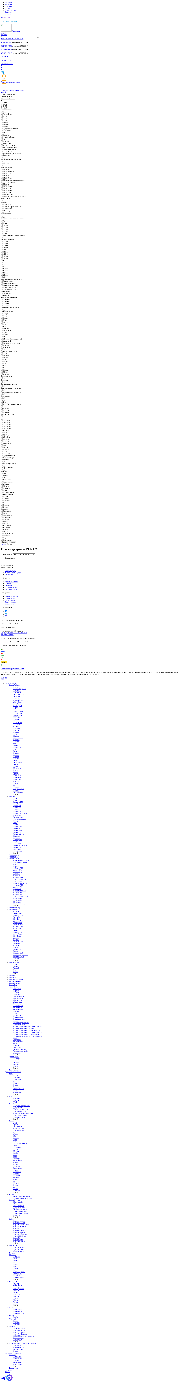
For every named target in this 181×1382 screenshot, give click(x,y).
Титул (15, 1302)
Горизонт (16, 838)
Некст (15, 1264)
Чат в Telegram (6, 60)
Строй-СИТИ (18, 1364)
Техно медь (17, 1004)
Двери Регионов (15, 1200)
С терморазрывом (19, 819)
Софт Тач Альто (19, 1332)
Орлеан (16, 719)
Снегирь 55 (17, 894)
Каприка (16, 1257)
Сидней (16, 940)
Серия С (16, 1228)
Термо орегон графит (21, 1051)
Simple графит (18, 998)
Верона (16, 991)
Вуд (14, 1141)
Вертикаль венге (19, 1017)
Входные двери (10, 571)
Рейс (15, 1155)
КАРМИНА (17, 723)
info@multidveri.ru (7, 635)
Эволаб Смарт (18, 700)
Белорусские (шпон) (20, 1209)
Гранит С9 (17, 832)
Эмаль (15, 1085)
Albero (11, 1096)
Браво (11, 1074)
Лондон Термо (18, 789)
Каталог (4, 35)
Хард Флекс (17, 1079)
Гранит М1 (17, 828)
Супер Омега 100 (19, 891)
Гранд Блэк (17, 943)
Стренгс (16, 1170)
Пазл (15, 721)
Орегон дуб (17, 1008)
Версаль (16, 753)
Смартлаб (16, 732)
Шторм (16, 755)
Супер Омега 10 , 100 (21, 860)
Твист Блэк (17, 1047)
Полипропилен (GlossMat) (22, 1198)
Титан (15, 1149)
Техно (15, 764)
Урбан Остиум (18, 1130)
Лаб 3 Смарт (17, 702)
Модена (16, 1011)
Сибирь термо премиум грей (23, 1028)
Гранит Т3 (17, 806)
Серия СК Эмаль (19, 1223)
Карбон (16, 757)
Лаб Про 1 (17, 691)
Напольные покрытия (13, 1353)
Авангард (16, 992)
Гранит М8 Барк (19, 834)
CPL (15, 1081)
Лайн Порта (17, 1285)
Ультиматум (17, 872)
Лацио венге (17, 1053)
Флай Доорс (17, 1160)
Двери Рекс (13, 975)
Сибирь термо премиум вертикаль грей (27, 1032)
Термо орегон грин (20, 1049)
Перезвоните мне (7, 64)
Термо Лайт (17, 762)
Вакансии (8, 12)
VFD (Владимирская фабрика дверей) (22, 1343)
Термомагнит (18, 792)
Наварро (16, 1174)
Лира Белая (17, 843)
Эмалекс (16, 1323)
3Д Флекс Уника (19, 1328)
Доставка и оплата (11, 582)
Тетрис (15, 930)
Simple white (17, 1000)
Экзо (15, 1132)
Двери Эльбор (14, 1057)
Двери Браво (13, 985)
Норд (15, 709)
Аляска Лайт (18, 713)
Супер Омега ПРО (20, 883)
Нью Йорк (17, 777)
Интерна (12, 1253)
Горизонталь (17, 1168)
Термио (16, 1062)
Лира (15, 842)
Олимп (15, 1181)
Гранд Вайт (17, 949)
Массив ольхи (18, 1204)
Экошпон (16, 1077)
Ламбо (15, 1134)
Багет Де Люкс (18, 1289)
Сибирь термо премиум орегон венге (26, 1030)
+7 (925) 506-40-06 (20, 633)
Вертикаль (17, 1172)
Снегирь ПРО (18, 885)
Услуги (7, 8)
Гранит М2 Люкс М (20, 845)
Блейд (15, 1317)
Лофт (15, 749)
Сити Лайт (17, 911)
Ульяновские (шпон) (20, 1211)
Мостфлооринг (18, 1358)
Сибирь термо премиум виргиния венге (27, 1036)
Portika (11, 1194)
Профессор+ (17, 902)
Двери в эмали (18, 1251)
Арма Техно (17, 934)
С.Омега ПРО (18, 868)
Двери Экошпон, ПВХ (21, 1109)
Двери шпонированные (21, 1106)
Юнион (16, 1151)
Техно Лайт (17, 917)
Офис (15, 1157)
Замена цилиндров (11, 596)
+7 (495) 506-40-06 (7, 633)
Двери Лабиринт (15, 685)
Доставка (8, 2)
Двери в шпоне (18, 1249)
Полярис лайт (18, 738)
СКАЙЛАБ (17, 726)
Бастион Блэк (18, 942)
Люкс (15, 1060)
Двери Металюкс (15, 962)
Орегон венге (18, 1009)
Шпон (15, 1075)
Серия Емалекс (18, 1347)
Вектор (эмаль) (18, 1277)
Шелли (15, 1304)
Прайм (15, 1189)
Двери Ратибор (14, 908)
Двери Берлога (14, 983)
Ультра (15, 1300)
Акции (7, 1372)
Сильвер (16, 787)
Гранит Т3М (17, 830)
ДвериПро (13, 1245)
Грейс (15, 1260)
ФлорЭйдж (17, 1362)
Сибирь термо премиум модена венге (26, 1034)
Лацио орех (17, 1002)
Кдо (14, 1270)
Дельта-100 (17, 889)
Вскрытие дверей (11, 598)
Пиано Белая (18, 826)
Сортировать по (6, 554)
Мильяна (12, 1255)
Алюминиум (18, 1147)
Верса (15, 708)
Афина (15, 1021)
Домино (16, 938)
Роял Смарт (17, 704)
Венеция (16, 1191)
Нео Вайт (16, 947)
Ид (14, 1262)
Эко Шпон (17, 1345)
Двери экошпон (19, 1208)
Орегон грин (18, 1042)
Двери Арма (13, 909)
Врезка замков (10, 600)
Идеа (15, 1123)
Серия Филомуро (19, 1230)
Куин (15, 1140)
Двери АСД (13, 857)
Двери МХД (13, 977)
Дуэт (15, 798)
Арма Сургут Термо (20, 955)
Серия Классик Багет (20, 1225)
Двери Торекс (14, 858)
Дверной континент (16, 979)
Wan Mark (12, 1319)
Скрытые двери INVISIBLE (23, 1113)
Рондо (15, 951)
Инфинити (17, 747)
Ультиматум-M (18, 881)
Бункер (16, 687)
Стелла (15, 1268)
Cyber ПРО (17, 875)
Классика (16, 1294)
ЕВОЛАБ (16, 728)
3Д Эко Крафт (18, 1349)
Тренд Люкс (17, 1126)
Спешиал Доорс (19, 1128)
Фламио (16, 1064)
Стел (15, 864)
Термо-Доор (13, 987)
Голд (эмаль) (17, 1274)
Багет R (16, 1291)
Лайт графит (17, 840)
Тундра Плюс (18, 711)
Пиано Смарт (18, 811)
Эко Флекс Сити (19, 1330)
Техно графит (18, 1006)
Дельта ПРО (17, 870)
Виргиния (17, 1015)
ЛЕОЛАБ (16, 725)
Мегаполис (17, 779)
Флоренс (16, 1177)
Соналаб (16, 740)
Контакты (8, 6)
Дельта (15, 1298)
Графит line (17, 1040)
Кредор (16, 730)
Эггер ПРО (17, 1357)
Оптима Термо (18, 957)
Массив (16, 1083)
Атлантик (16, 742)
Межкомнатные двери (13, 573)
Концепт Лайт (18, 915)
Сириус (16, 1164)
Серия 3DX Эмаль (20, 1236)
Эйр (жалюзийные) (20, 1143)
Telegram (4, 678)
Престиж (16, 1166)
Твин (15, 1145)
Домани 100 (17, 887)
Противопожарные (20, 862)
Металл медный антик (21, 1023)
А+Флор (16, 1360)
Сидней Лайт (18, 926)
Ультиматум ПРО (19, 879)
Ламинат (12, 1355)
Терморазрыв (18, 817)
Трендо (16, 774)
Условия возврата (11, 587)
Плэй (15, 1038)
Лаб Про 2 (17, 692)
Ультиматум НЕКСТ (20, 896)
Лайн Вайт (17, 775)
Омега (15, 1266)
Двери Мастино (15, 981)
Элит (15, 970)
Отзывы (8, 14)
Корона (16, 1296)
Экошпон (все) (18, 1338)
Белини (16, 1283)
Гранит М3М (18, 802)
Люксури (16, 1287)
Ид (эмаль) (17, 1275)
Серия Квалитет (19, 1241)
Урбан (15, 783)
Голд (15, 1258)
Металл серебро (19, 1025)
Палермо (16, 1175)
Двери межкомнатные (13, 1072)
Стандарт (16, 1066)
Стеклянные (17, 1092)
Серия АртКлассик (20, 1234)
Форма (15, 743)
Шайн (15, 1153)
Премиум (16, 1058)
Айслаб (16, 698)
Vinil (15, 1102)
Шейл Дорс (13, 1281)
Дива (15, 1187)
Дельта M (16, 874)
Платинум (17, 768)
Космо (15, 772)
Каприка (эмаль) (19, 1272)
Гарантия (8, 585)
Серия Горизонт (19, 1232)
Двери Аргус (14, 855)
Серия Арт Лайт (19, 1221)
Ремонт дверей (10, 602)
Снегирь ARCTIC (19, 877)
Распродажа (9, 574)
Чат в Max (6, 18)
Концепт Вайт (18, 953)
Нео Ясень (17, 936)
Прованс (16, 1183)
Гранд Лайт (17, 923)
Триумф (16, 968)
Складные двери (19, 1117)
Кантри (16, 1045)
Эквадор (16, 958)
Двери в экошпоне (20, 1247)
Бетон (15, 770)
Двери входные (10, 683)
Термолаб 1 (17, 696)
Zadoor (11, 1219)
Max (2, 679)
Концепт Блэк (18, 932)
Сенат (15, 1179)
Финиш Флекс (18, 1089)
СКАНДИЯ (17, 706)
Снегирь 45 (17, 898)
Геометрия (17, 849)
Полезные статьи (11, 589)
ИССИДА (17, 717)
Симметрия (17, 851)
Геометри (16, 1158)
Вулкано (16, 758)
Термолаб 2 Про (19, 694)
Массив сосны (18, 1206)
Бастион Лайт (18, 925)
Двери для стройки (20, 1115)
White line (16, 994)
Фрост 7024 (17, 715)
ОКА (11, 1308)
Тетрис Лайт (17, 913)
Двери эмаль (17, 1108)
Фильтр (3, 92)
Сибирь (16, 821)
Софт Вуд (16, 1100)
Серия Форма (18, 1240)
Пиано (15, 766)
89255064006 (10, 21)
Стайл (15, 1162)
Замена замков (10, 604)
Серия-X (16, 866)
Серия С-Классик (19, 1226)
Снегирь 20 (17, 892)
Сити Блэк (17, 928)
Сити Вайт (17, 945)
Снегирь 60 (17, 900)
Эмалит (16, 1087)
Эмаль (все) (17, 1340)
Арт (14, 785)
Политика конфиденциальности (12, 669)
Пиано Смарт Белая (20, 813)
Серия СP (16, 1238)
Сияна (15, 734)
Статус (15, 972)
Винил (15, 1091)
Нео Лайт (16, 919)
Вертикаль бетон (19, 1019)
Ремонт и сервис (11, 10)
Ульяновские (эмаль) (20, 1213)
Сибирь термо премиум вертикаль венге (27, 1026)
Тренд (15, 1125)
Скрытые (16, 1215)
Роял (15, 760)
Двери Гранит (14, 796)
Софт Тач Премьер (20, 1334)
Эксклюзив (17, 815)
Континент (17, 836)
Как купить (9, 4)
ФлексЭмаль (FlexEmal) (21, 1196)
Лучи (15, 1013)
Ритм (15, 751)
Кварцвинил (13, 1368)
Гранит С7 (17, 847)
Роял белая (17, 804)
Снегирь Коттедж (19, 904)
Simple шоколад (19, 996)
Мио (15, 1136)
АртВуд (16, 964)
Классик (16, 791)
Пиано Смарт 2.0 (19, 689)
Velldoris (12, 1326)
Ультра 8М (17, 808)
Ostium (11, 1121)
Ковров (11, 1315)
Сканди (16, 781)
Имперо (16, 736)
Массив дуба (18, 1202)
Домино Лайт (18, 921)
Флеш (15, 1043)
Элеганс (16, 1185)
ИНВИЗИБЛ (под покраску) (23, 1336)
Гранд (15, 745)
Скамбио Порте (14, 1104)
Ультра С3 (17, 809)
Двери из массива (19, 1111)
